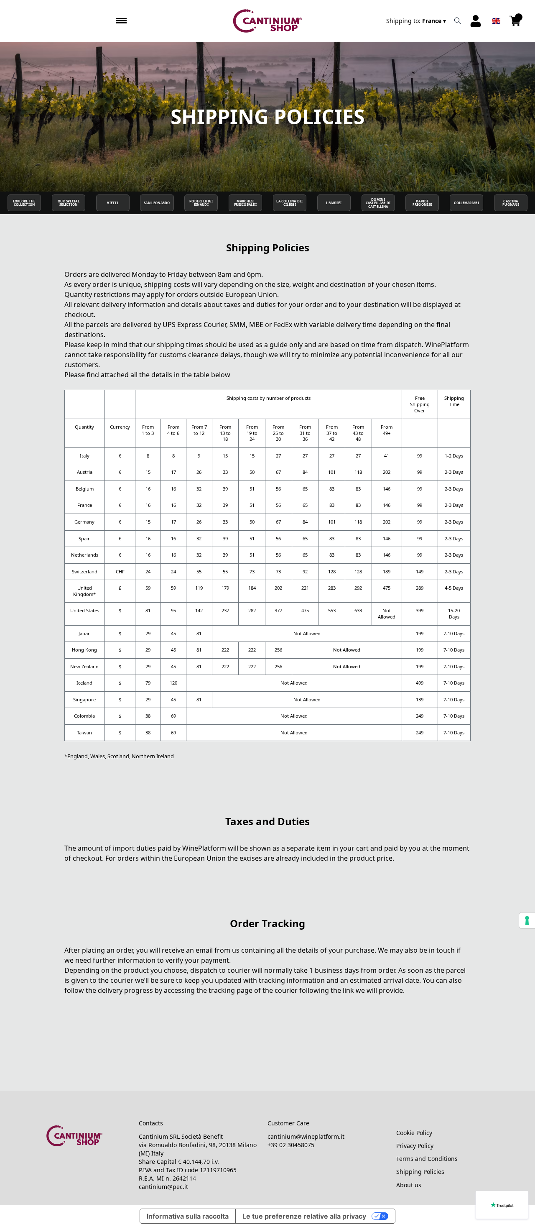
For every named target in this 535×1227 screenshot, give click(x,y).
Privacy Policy (414, 1146)
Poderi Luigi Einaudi (201, 203)
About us (408, 1185)
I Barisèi (333, 203)
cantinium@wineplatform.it (306, 1136)
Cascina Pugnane (510, 203)
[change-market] (417, 21)
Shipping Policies (420, 1172)
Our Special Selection (68, 203)
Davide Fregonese (422, 203)
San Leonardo (157, 203)
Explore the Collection (24, 203)
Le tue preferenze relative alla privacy (304, 1216)
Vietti (112, 203)
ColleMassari (466, 203)
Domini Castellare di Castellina (378, 203)
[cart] (515, 21)
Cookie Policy (414, 1133)
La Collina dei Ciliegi (289, 203)
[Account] (476, 21)
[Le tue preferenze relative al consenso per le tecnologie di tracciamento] (527, 920)
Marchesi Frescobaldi (245, 203)
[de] (496, 9)
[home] (268, 21)
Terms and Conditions (427, 1159)
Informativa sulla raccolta (188, 1216)
